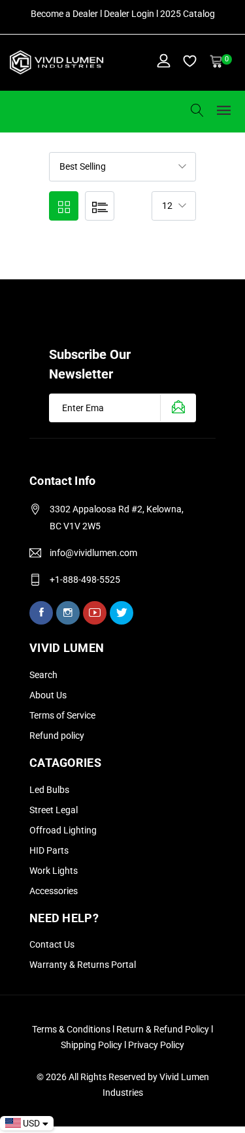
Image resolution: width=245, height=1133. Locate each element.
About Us (48, 695)
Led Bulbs (49, 789)
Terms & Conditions (71, 1029)
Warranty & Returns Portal (82, 964)
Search (43, 675)
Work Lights (53, 870)
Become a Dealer (64, 13)
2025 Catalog (187, 13)
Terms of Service (62, 715)
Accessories (53, 891)
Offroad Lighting (63, 830)
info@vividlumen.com (93, 553)
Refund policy (56, 735)
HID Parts (49, 850)
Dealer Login (129, 13)
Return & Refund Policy (163, 1029)
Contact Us (51, 944)
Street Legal (53, 810)
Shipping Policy (92, 1045)
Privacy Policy (156, 1045)
